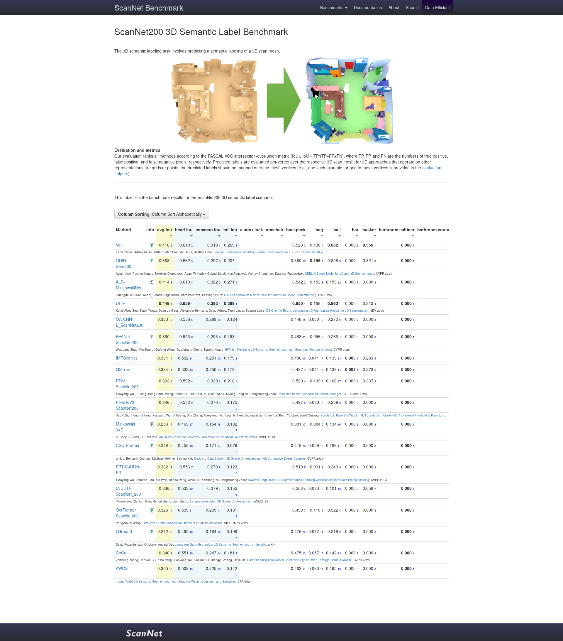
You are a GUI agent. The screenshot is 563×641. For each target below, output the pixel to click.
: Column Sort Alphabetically (160, 214)
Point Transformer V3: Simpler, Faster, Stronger (309, 394)
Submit (412, 7)
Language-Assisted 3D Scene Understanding (221, 501)
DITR (121, 303)
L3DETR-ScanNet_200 (128, 491)
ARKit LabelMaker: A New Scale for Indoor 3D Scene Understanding (270, 295)
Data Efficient (437, 7)
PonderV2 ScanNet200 (127, 405)
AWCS (122, 568)
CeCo (121, 553)
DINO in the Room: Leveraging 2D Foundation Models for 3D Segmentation (317, 310)
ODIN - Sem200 (123, 263)
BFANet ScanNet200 (127, 339)
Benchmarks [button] (332, 7)
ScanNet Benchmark (148, 7)
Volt (119, 245)
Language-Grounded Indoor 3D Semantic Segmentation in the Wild (220, 544)
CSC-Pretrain (128, 445)
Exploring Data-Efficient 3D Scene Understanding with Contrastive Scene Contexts (250, 458)
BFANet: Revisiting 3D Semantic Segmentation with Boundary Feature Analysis (278, 350)
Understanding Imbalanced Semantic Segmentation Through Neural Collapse (299, 560)
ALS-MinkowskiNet (128, 285)
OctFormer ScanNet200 (127, 513)
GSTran (123, 369)
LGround (124, 531)
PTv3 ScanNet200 (127, 383)
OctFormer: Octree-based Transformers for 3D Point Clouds (182, 523)
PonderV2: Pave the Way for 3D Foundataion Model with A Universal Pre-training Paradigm (382, 415)
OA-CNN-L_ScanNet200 (129, 322)
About (394, 7)
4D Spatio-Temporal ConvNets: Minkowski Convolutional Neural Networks (208, 437)
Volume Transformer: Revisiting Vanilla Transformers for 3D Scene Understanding (268, 252)
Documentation (368, 7)
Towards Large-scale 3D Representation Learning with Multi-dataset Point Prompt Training (308, 480)
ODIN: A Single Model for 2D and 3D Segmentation (339, 273)
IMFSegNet (126, 358)
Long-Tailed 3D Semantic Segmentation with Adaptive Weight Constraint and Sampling (176, 581)
